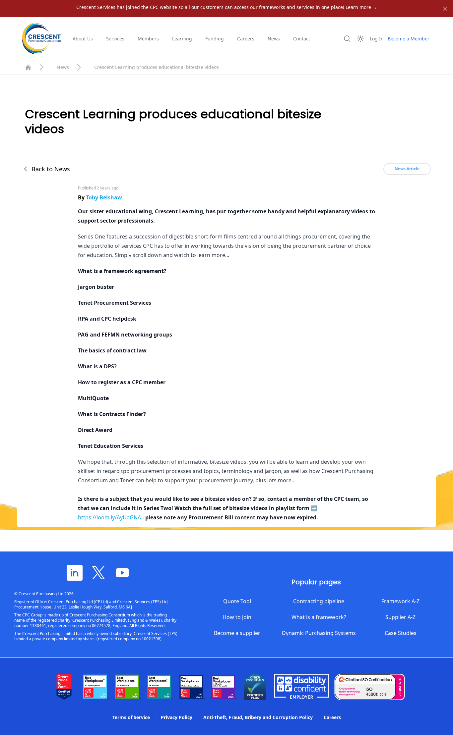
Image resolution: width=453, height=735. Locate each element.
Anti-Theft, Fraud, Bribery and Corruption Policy (258, 717)
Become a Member (408, 38)
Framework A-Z (400, 601)
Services (115, 38)
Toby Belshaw (104, 197)
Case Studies (401, 633)
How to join (237, 617)
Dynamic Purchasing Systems (319, 633)
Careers (245, 38)
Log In (377, 38)
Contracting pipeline (318, 601)
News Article (407, 169)
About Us (83, 38)
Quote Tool (237, 601)
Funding (214, 38)
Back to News (51, 169)
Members (148, 38)
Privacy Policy (176, 717)
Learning (182, 38)
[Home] (28, 67)
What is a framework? (318, 617)
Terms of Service (131, 717)
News (274, 38)
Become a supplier (237, 633)
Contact (301, 38)
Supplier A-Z (400, 617)
